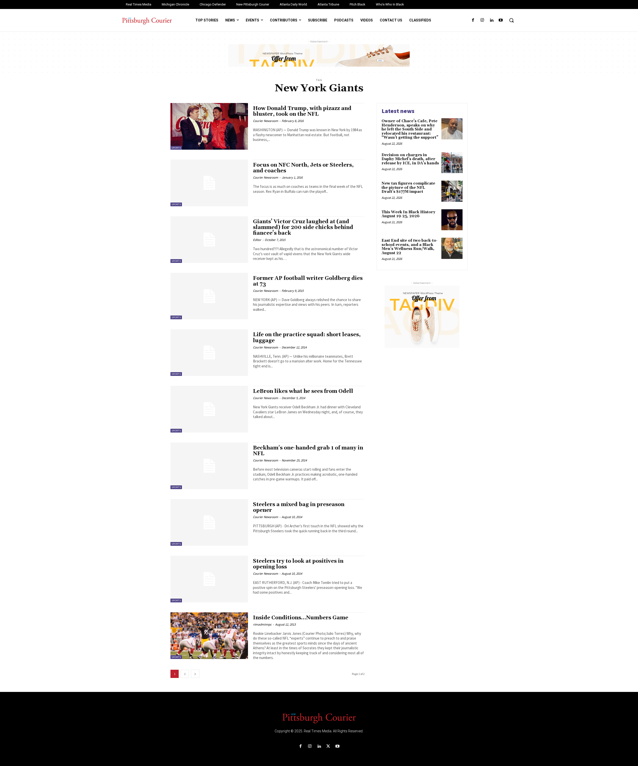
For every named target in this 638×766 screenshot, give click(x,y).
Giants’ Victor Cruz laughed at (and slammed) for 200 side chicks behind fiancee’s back (303, 227)
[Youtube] (500, 20)
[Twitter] (328, 746)
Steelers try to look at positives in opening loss (298, 564)
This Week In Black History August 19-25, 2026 (408, 214)
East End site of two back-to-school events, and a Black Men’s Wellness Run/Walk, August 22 (410, 246)
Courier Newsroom (265, 121)
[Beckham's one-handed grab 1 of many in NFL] (209, 465)
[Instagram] (482, 20)
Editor (257, 240)
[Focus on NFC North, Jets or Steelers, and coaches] (209, 183)
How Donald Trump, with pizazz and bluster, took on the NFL (302, 111)
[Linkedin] (491, 20)
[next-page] (195, 674)
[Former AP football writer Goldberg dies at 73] (209, 296)
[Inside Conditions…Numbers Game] (209, 635)
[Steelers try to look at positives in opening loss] (209, 579)
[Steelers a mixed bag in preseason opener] (209, 522)
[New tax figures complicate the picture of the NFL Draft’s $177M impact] (452, 191)
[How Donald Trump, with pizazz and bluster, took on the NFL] (209, 126)
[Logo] (319, 717)
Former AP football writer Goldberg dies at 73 (308, 281)
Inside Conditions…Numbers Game (300, 618)
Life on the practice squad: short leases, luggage (307, 337)
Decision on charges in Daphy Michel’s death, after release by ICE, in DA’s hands (410, 159)
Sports (176, 147)
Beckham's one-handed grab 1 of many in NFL (308, 451)
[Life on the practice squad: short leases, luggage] (209, 352)
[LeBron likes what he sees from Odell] (209, 409)
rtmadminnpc (262, 624)
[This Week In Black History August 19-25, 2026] (452, 219)
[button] (511, 20)
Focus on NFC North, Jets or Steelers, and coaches (303, 168)
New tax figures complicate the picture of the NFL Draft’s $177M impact (408, 187)
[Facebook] (473, 20)
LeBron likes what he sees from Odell (303, 391)
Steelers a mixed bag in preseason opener (298, 507)
